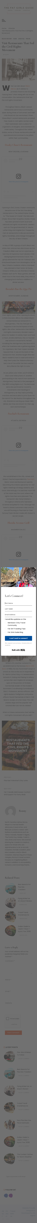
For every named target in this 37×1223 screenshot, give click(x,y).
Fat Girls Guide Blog (15, 632)
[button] (18, 626)
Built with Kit (18, 650)
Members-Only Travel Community (16, 624)
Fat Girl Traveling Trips (17, 629)
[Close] (33, 570)
